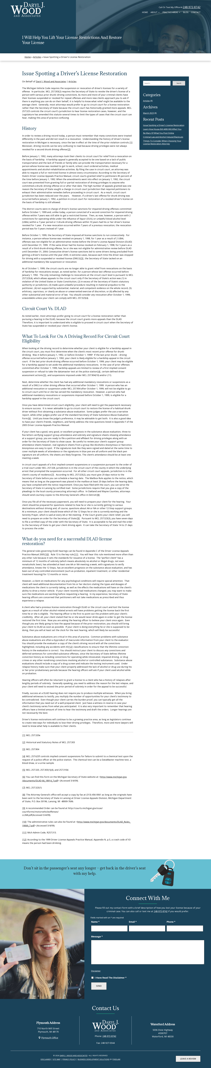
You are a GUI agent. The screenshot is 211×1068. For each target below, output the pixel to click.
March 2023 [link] (148, 113)
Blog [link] (185, 12)
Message (97, 936)
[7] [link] (52, 474)
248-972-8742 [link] (191, 7)
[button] (208, 1060)
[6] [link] (29, 418)
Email (133, 921)
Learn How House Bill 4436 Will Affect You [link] (162, 129)
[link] (28, 10)
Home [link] (145, 12)
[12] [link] (71, 646)
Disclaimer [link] (46, 1059)
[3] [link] (82, 258)
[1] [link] (131, 142)
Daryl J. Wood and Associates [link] (51, 81)
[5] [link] (44, 375)
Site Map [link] (56, 1059)
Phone (171, 921)
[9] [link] (78, 518)
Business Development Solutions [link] (93, 1059)
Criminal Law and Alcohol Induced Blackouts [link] (163, 137)
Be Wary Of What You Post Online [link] (158, 133)
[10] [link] (47, 554)
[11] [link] (76, 554)
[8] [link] (98, 494)
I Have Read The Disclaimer (111, 977)
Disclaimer (96, 971)
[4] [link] (99, 371)
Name (95, 921)
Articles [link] (72, 81)
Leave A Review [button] (188, 1058)
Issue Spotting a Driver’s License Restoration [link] (163, 125)
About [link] (154, 12)
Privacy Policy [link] (69, 1059)
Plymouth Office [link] (49, 1037)
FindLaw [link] (116, 1059)
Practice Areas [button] (170, 12)
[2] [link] (69, 149)
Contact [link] (195, 12)
